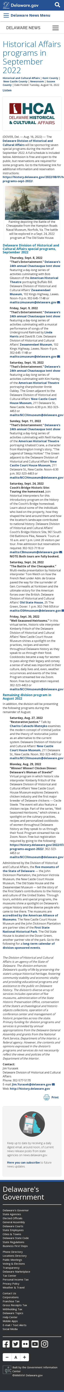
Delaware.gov (34, 1375)
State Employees (13, 1230)
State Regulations (13, 1242)
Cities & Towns (12, 1234)
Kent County (50, 78)
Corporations (11, 1297)
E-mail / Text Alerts (14, 1325)
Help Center (10, 1317)
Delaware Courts (13, 1226)
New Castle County (15, 81)
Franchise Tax (11, 1301)
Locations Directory (15, 1255)
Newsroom (37, 81)
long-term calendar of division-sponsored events (29, 946)
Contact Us (9, 1293)
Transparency (11, 1267)
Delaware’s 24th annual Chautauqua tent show (35, 264)
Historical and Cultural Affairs (21, 78)
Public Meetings (12, 1259)
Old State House (31, 602)
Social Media (10, 1329)
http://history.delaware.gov (30, 1089)
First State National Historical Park (26, 930)
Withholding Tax (12, 1309)
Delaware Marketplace (16, 1271)
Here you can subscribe (23, 1162)
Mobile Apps (10, 1321)
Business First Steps (15, 1246)
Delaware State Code (16, 1238)
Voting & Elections (14, 1263)
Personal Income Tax (16, 1279)
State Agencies (12, 1214)
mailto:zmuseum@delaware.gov (33, 302)
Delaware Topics (13, 1313)
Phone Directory (13, 1251)
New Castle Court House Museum (33, 463)
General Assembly (14, 1222)
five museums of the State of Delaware (31, 869)
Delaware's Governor (16, 1210)
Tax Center (9, 1275)
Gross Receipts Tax (15, 1305)
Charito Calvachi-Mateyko (28, 726)
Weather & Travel (14, 1287)
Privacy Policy (11, 1283)
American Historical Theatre (38, 383)
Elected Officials (12, 1218)
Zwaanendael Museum (36, 344)
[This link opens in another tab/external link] (6, 5)
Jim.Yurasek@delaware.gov (31, 1084)
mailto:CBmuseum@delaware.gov (34, 552)
